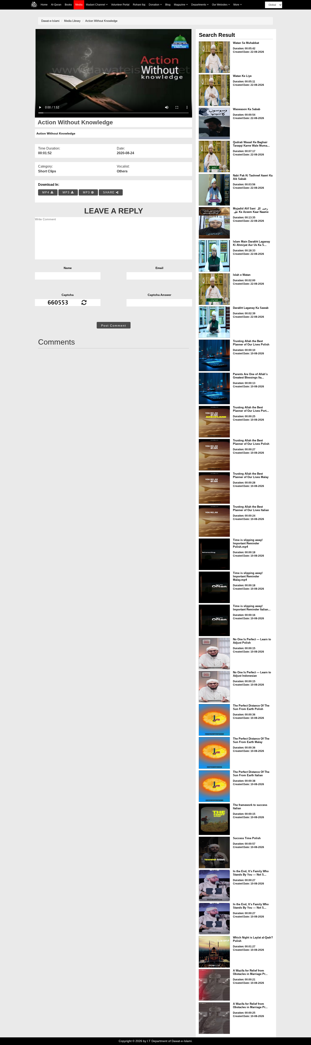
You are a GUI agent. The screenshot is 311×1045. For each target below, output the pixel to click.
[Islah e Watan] (214, 289)
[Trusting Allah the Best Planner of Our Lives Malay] (214, 488)
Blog (168, 4)
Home (44, 4)
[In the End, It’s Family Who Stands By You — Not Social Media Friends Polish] (214, 885)
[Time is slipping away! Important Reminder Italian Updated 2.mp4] (214, 620)
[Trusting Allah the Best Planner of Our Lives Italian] (214, 521)
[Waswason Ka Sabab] (214, 123)
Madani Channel (96, 4)
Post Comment (113, 325)
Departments (199, 4)
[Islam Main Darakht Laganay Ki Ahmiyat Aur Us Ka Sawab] (214, 256)
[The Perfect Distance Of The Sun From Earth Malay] (214, 753)
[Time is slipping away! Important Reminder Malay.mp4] (214, 587)
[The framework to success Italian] (214, 819)
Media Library (72, 20)
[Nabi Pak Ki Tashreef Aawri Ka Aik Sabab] (214, 190)
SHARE (109, 192)
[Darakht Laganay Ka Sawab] (214, 322)
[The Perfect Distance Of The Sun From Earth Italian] (214, 786)
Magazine (180, 4)
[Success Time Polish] (214, 852)
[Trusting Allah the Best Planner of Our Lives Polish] (214, 355)
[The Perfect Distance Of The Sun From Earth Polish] (214, 720)
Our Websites (220, 4)
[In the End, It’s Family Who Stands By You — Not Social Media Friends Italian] (214, 918)
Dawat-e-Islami (50, 20)
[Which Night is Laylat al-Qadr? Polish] (214, 952)
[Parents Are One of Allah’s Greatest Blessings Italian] (214, 388)
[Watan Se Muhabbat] (214, 57)
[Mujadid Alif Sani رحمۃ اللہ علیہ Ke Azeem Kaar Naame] (214, 223)
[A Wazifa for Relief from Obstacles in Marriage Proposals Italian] (214, 1018)
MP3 (67, 192)
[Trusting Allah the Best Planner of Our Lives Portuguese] (214, 422)
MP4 (46, 192)
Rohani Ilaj (139, 4)
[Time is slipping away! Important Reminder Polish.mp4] (214, 554)
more (236, 4)
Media (79, 4)
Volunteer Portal (120, 4)
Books (68, 4)
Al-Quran (56, 4)
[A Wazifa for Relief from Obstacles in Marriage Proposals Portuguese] (214, 985)
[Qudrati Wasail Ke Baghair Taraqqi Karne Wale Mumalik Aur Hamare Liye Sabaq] (214, 156)
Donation (154, 4)
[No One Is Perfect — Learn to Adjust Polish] (214, 653)
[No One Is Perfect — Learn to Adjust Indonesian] (214, 687)
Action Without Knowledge (101, 20)
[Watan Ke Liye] (214, 90)
